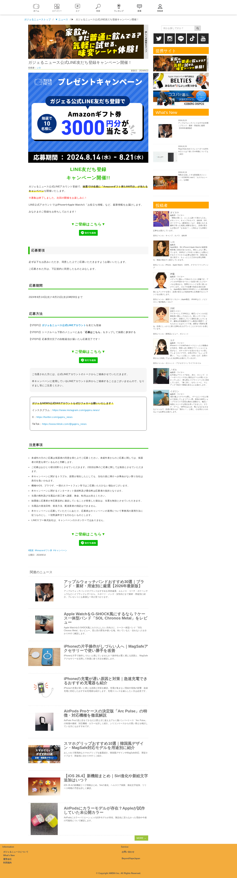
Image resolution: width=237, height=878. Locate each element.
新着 (139, 11)
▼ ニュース (61, 19)
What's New (9, 855)
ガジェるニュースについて (15, 852)
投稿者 (160, 11)
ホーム (36, 11)
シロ (39, 68)
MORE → (141, 838)
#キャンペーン (60, 550)
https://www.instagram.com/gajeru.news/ (76, 410)
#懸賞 (31, 550)
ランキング (119, 11)
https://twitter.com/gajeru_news (54, 417)
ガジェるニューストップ (37, 19)
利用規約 (7, 862)
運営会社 (7, 859)
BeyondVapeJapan (131, 858)
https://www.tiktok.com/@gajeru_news (64, 424)
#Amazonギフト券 (43, 550)
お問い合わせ (128, 852)
